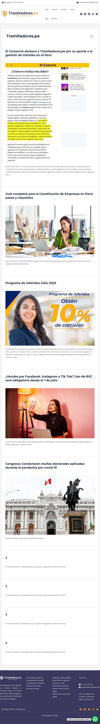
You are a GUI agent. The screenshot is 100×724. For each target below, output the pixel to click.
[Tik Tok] (93, 709)
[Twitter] (97, 14)
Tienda (72, 9)
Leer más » (9, 179)
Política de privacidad (86, 699)
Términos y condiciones (87, 697)
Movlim (56, 715)
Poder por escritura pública (61, 678)
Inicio (47, 9)
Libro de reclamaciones (86, 694)
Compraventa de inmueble (35, 680)
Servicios (64, 9)
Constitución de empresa (34, 678)
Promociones (9, 288)
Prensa (7, 60)
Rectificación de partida (60, 686)
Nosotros (54, 9)
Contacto (54, 18)
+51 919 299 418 (87, 684)
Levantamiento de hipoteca (35, 683)
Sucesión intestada (32, 688)
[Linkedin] (89, 14)
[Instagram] (85, 14)
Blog (46, 18)
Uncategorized (10, 562)
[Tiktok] (93, 14)
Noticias (8, 385)
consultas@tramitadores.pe (88, 2)
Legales (8, 203)
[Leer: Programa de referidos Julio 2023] (50, 318)
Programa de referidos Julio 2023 (30, 283)
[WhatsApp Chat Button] (95, 719)
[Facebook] (81, 14)
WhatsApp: (13, 2)
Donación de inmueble (33, 686)
